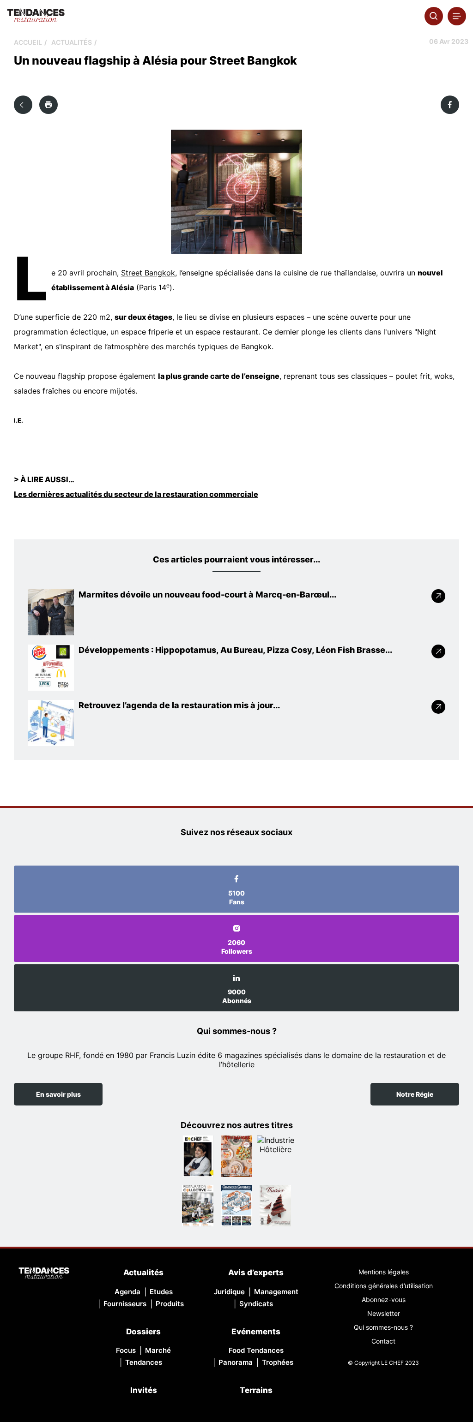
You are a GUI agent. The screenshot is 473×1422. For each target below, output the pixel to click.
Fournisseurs (124, 1303)
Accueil (28, 42)
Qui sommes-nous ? (383, 1327)
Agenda (127, 1291)
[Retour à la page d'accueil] (43, 1274)
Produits (170, 1303)
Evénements (255, 1331)
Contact (383, 1341)
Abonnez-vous (384, 1299)
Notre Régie (414, 1094)
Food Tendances (256, 1350)
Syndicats (256, 1303)
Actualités (71, 42)
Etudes (161, 1291)
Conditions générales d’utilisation (383, 1286)
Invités (143, 1390)
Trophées (277, 1362)
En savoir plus (58, 1094)
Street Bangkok (148, 272)
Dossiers (143, 1331)
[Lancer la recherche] (433, 16)
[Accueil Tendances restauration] (36, 16)
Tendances (143, 1362)
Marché (158, 1350)
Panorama (235, 1362)
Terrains (256, 1390)
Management (276, 1291)
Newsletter (383, 1313)
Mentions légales (383, 1272)
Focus (126, 1350)
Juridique (229, 1291)
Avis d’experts (256, 1272)
